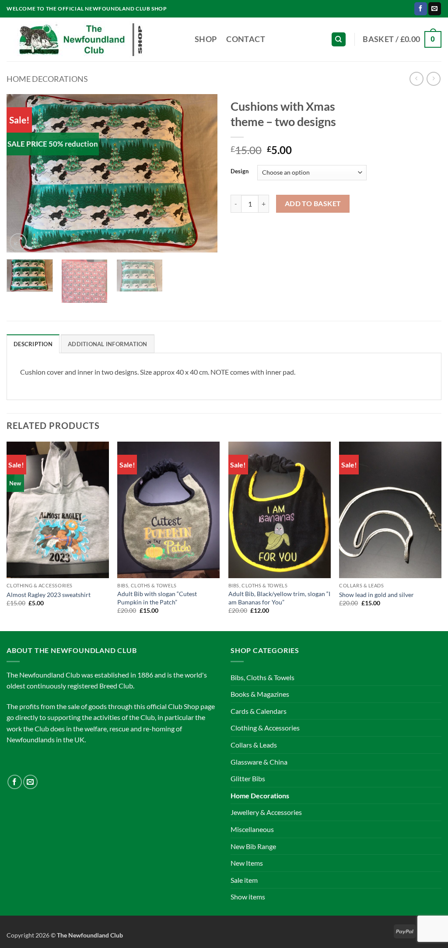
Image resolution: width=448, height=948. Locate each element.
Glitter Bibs (248, 778)
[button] (402, 39)
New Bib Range (253, 846)
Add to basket (313, 203)
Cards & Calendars (259, 711)
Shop (206, 39)
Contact (245, 39)
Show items (248, 896)
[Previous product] (433, 78)
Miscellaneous (252, 829)
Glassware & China (259, 762)
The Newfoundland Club (90, 935)
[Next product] (416, 78)
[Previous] (22, 173)
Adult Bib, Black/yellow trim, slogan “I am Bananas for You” (279, 598)
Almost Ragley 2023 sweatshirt (49, 594)
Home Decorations (47, 79)
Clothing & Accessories (265, 727)
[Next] (202, 173)
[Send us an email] (434, 8)
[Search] (339, 39)
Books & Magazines (260, 694)
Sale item (244, 880)
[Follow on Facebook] (420, 8)
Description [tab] (33, 344)
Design (239, 172)
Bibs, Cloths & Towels (262, 677)
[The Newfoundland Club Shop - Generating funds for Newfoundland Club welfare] (94, 39)
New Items (247, 863)
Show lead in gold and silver (376, 594)
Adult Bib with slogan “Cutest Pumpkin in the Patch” (157, 598)
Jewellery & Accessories (266, 812)
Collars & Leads (254, 745)
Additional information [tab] (107, 344)
